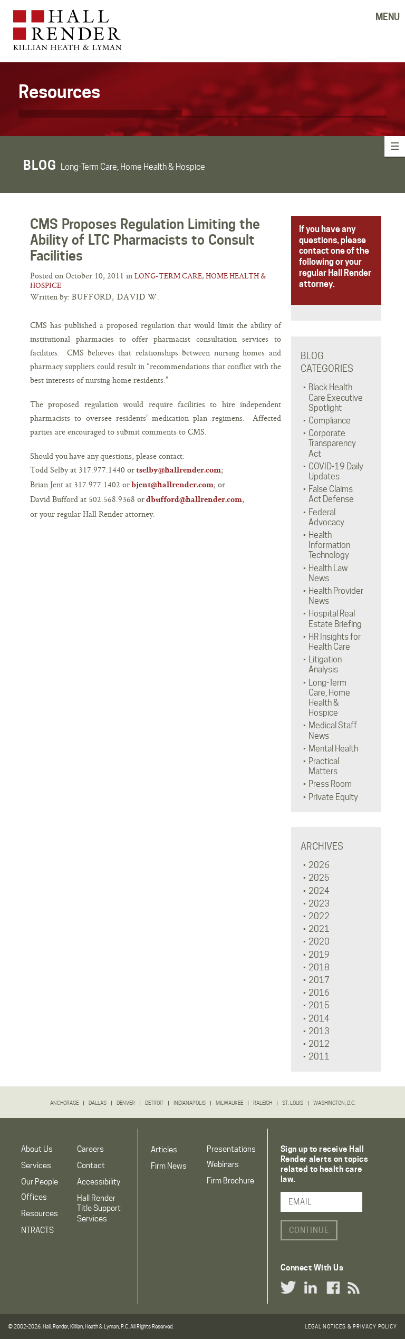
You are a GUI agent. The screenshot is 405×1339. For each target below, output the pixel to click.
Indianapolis (189, 1103)
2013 (319, 1031)
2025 (319, 878)
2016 (319, 993)
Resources (39, 1213)
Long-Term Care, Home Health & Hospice (148, 281)
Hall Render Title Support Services (99, 1208)
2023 (319, 904)
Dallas (98, 1103)
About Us (37, 1149)
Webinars (223, 1164)
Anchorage (64, 1103)
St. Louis (292, 1103)
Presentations (231, 1149)
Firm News (169, 1166)
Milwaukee (229, 1103)
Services (36, 1165)
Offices (34, 1197)
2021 (319, 929)
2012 (319, 1044)
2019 (319, 955)
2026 (319, 865)
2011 (319, 1057)
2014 (319, 1019)
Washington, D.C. (334, 1103)
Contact (91, 1165)
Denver (126, 1103)
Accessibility (98, 1182)
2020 (319, 942)
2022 (319, 916)
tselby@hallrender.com (178, 471)
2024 (319, 891)
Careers (90, 1149)
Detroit (154, 1103)
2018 (319, 967)
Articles (164, 1149)
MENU (387, 17)
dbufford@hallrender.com (194, 500)
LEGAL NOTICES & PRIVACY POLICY (351, 1326)
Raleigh (262, 1103)
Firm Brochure (230, 1181)
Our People (39, 1182)
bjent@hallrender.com (172, 485)
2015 (319, 1005)
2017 (319, 980)
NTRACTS (37, 1230)
